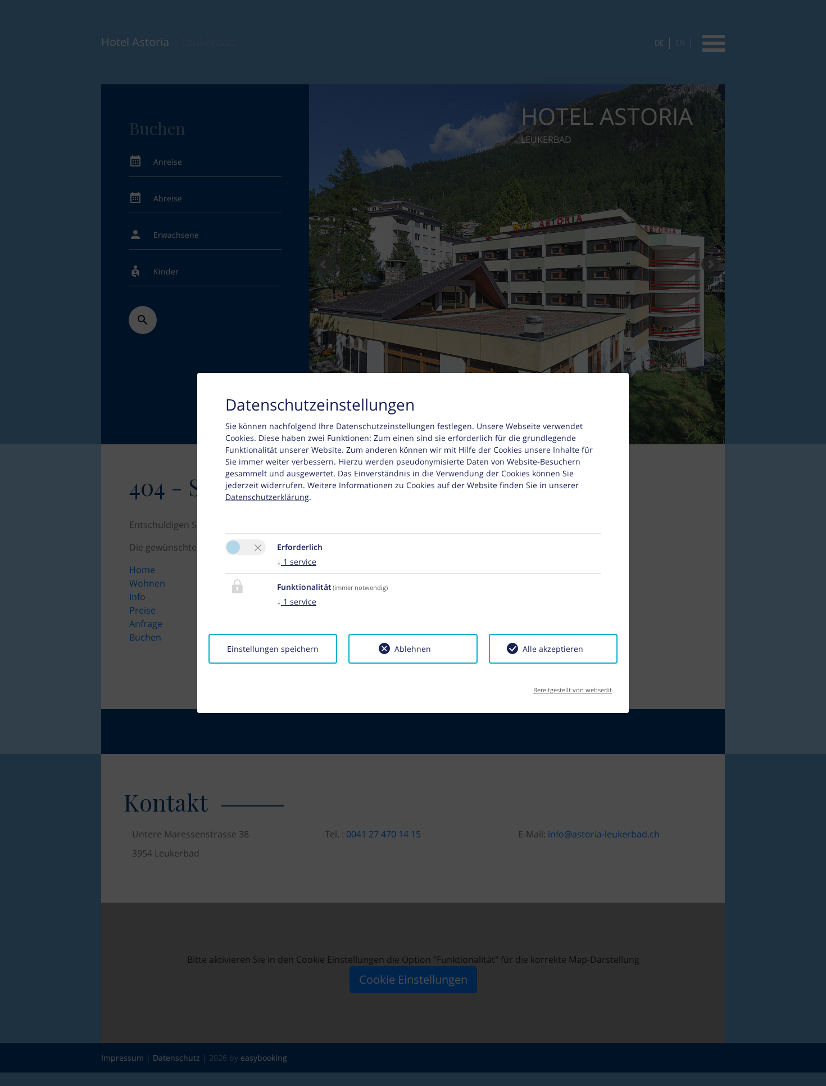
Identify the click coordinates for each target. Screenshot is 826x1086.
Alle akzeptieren (553, 648)
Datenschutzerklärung (267, 497)
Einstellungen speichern (273, 648)
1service (296, 561)
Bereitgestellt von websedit (572, 686)
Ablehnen (412, 648)
